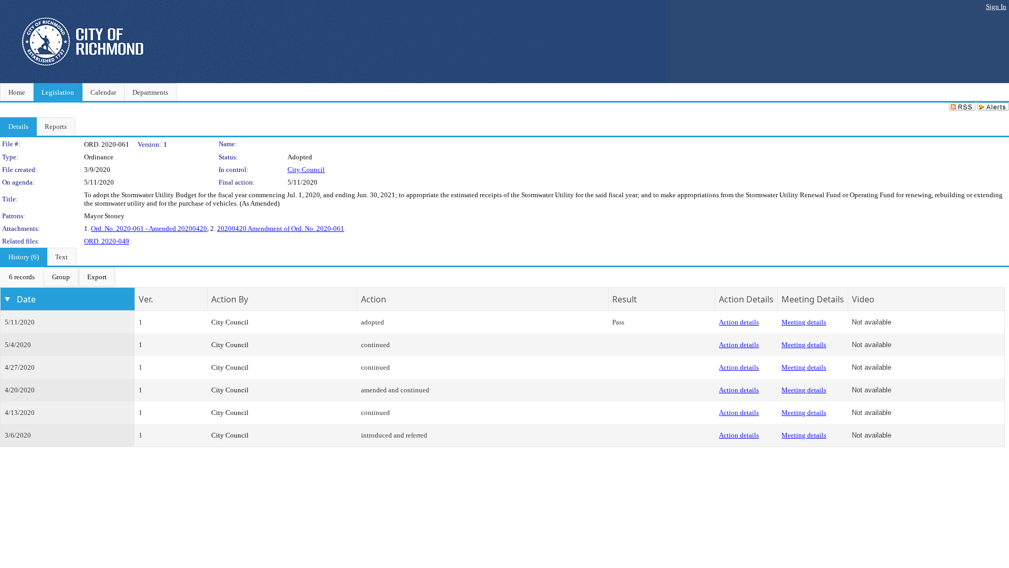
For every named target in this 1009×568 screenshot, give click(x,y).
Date (26, 299)
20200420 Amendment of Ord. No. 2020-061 (280, 228)
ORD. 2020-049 (106, 241)
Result (624, 299)
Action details (739, 322)
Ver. (146, 299)
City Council (306, 170)
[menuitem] (22, 277)
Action (373, 299)
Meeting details (803, 322)
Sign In (996, 7)
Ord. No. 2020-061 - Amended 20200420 (149, 228)
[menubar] (58, 277)
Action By (229, 299)
